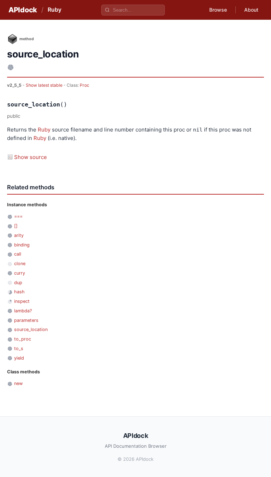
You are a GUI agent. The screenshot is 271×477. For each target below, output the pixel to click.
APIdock (22, 10)
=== (18, 216)
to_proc (22, 339)
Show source (30, 157)
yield (19, 358)
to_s (18, 348)
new (18, 383)
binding (22, 244)
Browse (218, 10)
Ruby (54, 9)
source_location (31, 329)
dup (18, 282)
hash (19, 291)
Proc (84, 85)
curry (19, 273)
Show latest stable (45, 85)
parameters (26, 320)
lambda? (23, 310)
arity (19, 235)
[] (16, 225)
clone (19, 263)
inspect (22, 301)
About (251, 10)
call (17, 254)
